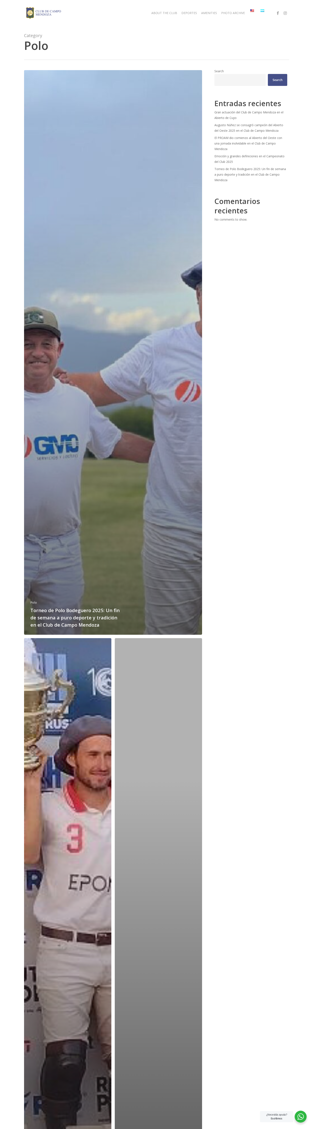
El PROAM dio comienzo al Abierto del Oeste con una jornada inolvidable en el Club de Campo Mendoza (248, 143)
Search (219, 71)
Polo (33, 602)
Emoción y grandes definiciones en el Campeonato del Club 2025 (249, 159)
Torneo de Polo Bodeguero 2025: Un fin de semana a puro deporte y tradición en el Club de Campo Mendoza (250, 174)
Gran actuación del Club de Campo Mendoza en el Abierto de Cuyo (248, 115)
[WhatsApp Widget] (301, 1117)
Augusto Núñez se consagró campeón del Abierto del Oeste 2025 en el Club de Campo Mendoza (248, 128)
